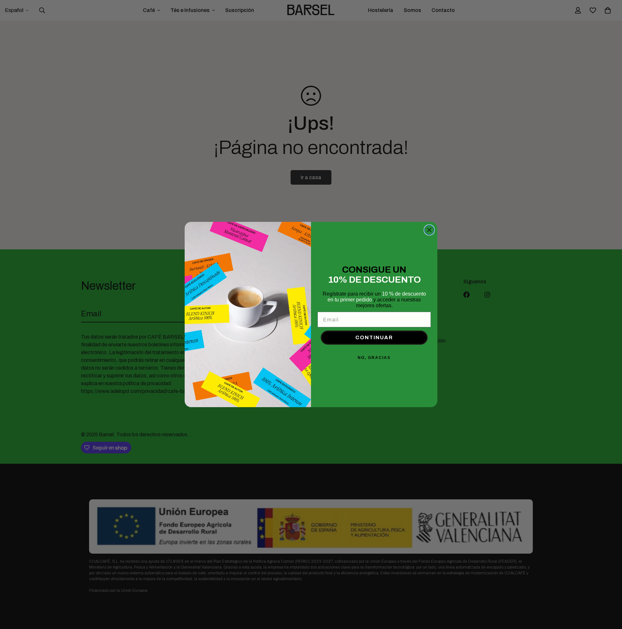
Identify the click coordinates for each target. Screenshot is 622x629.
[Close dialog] (429, 230)
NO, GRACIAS (374, 357)
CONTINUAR (374, 337)
